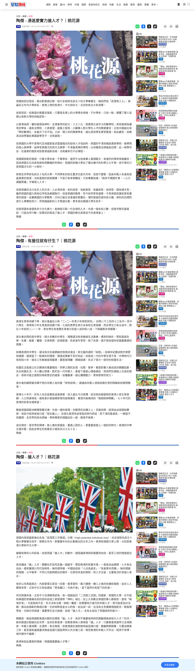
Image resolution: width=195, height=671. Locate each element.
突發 (161, 59)
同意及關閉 (169, 665)
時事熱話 (162, 103)
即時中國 (162, 44)
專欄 (24, 16)
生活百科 (162, 162)
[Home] (18, 4)
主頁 (18, 16)
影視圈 (161, 74)
